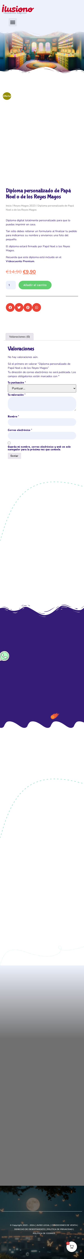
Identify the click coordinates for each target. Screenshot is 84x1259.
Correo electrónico (20, 430)
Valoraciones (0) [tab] (19, 337)
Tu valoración (16, 394)
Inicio (9, 205)
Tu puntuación (17, 382)
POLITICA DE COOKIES (44, 1233)
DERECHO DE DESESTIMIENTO (29, 1229)
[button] (13, 22)
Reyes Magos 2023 (24, 205)
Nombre (13, 416)
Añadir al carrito (35, 285)
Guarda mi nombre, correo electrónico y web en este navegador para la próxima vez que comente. (39, 448)
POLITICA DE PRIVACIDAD (60, 1229)
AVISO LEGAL (43, 1225)
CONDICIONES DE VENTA (64, 1225)
